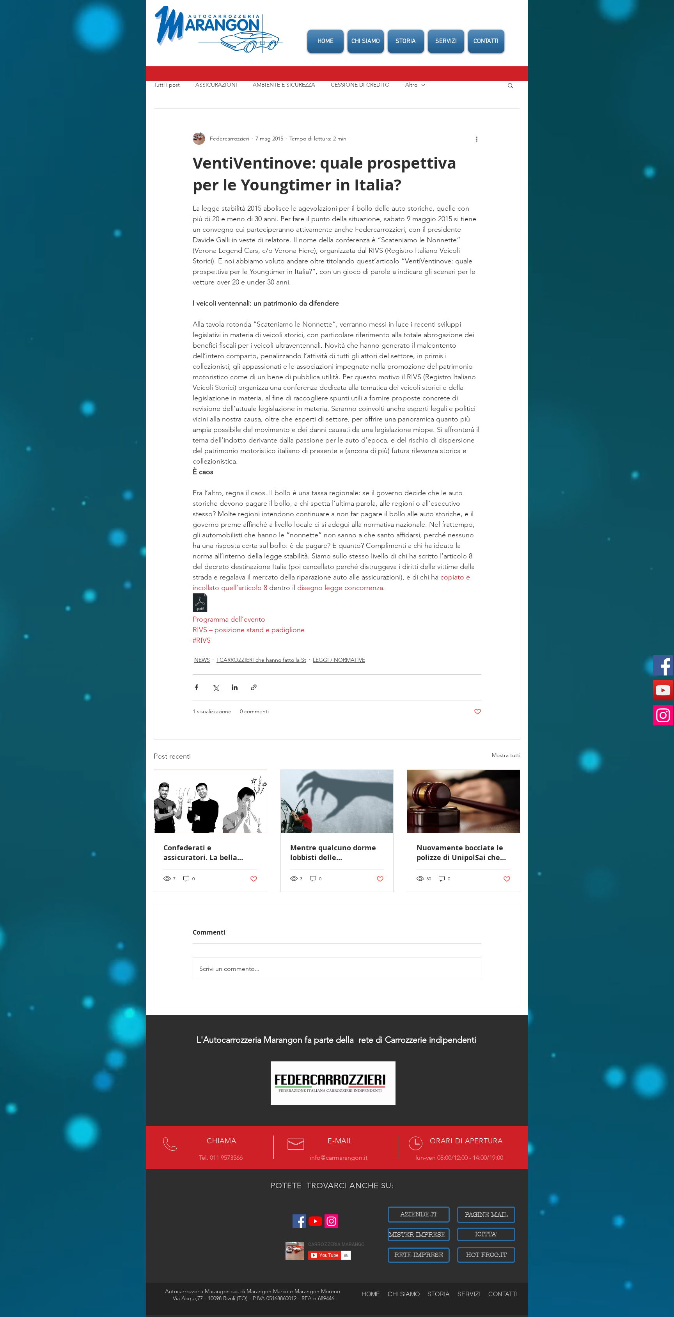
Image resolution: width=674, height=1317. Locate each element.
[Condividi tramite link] (253, 687)
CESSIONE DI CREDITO (360, 84)
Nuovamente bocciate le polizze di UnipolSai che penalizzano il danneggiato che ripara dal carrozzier (460, 852)
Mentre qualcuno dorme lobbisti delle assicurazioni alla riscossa (336, 852)
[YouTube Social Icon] (663, 690)
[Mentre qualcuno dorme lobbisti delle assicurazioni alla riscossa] (337, 801)
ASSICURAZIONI (216, 84)
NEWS (202, 659)
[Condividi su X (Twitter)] (215, 687)
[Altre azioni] (476, 138)
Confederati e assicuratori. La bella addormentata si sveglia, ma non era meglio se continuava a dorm (207, 852)
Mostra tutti (506, 755)
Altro (411, 84)
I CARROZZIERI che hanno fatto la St (261, 659)
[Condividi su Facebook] (196, 687)
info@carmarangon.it (338, 1157)
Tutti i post (167, 84)
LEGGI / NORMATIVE (339, 659)
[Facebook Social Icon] (663, 665)
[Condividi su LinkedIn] (234, 687)
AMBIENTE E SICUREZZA (284, 84)
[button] (510, 85)
